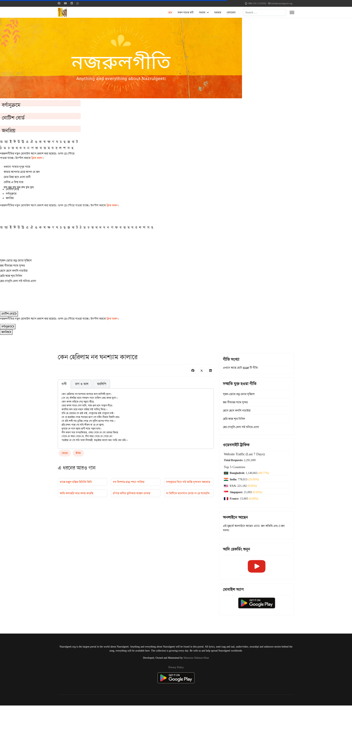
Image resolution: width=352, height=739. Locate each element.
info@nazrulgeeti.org (281, 3)
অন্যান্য (202, 12)
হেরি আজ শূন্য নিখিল (11, 276)
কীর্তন (78, 453)
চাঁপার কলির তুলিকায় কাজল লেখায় (131, 493)
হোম (170, 12)
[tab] (64, 384)
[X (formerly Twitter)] (202, 370)
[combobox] (264, 12)
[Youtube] (65, 3)
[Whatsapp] (77, 3)
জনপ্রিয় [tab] (10, 198)
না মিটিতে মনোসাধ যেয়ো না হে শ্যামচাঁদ (188, 493)
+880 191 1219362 (256, 3)
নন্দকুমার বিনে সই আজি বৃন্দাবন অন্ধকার (188, 482)
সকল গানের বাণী (185, 12)
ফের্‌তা (65, 453)
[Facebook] (59, 3)
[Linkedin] (72, 3)
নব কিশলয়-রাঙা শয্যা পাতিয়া (128, 482)
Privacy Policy (176, 667)
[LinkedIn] (210, 370)
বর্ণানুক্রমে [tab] (11, 194)
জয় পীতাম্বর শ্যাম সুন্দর (12, 265)
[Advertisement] (90, 722)
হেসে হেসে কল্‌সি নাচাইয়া (14, 271)
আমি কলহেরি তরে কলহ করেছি (76, 493)
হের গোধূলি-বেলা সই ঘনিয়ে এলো (18, 281)
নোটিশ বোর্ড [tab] (12, 189)
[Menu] (292, 12)
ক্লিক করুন (37, 158)
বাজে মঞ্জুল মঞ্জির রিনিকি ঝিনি (76, 482)
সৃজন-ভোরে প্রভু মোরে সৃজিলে (16, 260)
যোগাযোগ (231, 12)
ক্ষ (48, 141)
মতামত (217, 12)
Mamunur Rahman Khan (196, 657)
